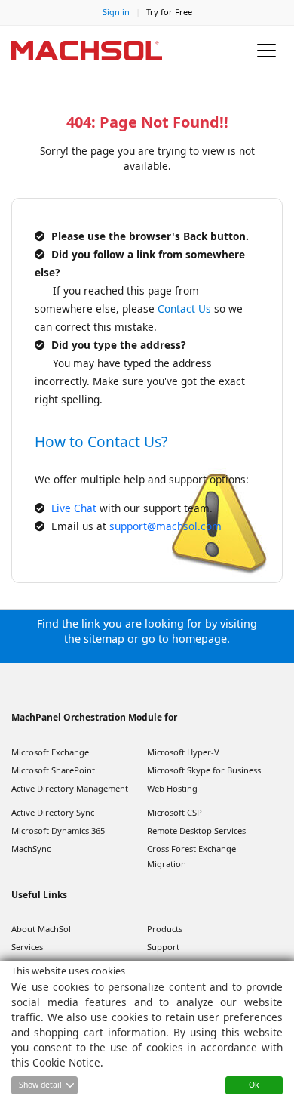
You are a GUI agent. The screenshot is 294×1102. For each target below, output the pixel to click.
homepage (199, 638)
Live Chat (75, 508)
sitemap (104, 638)
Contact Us (184, 308)
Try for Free (169, 11)
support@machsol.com (165, 526)
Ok (254, 1084)
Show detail (40, 1084)
